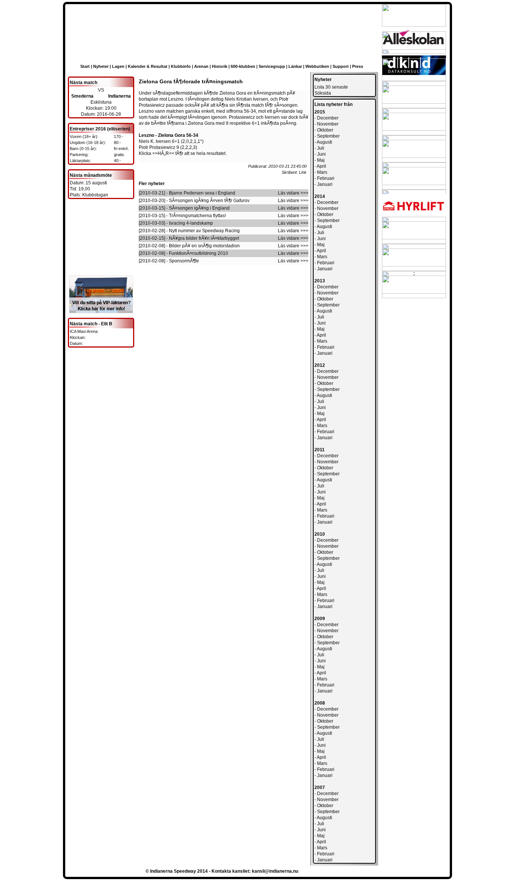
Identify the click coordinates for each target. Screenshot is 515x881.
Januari (325, 184)
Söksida (322, 93)
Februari (325, 178)
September (328, 136)
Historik (219, 66)
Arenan (201, 66)
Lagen (118, 66)
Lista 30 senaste (331, 87)
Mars (322, 172)
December (328, 118)
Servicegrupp (272, 66)
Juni (321, 154)
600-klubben (243, 66)
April (321, 166)
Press (357, 66)
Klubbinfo (181, 66)
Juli (320, 148)
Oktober (325, 130)
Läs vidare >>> (293, 193)
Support (341, 66)
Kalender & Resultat (147, 66)
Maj (321, 160)
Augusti (324, 142)
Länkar (295, 66)
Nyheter (101, 66)
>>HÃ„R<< (163, 153)
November (328, 124)
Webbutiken (317, 66)
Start (85, 66)
